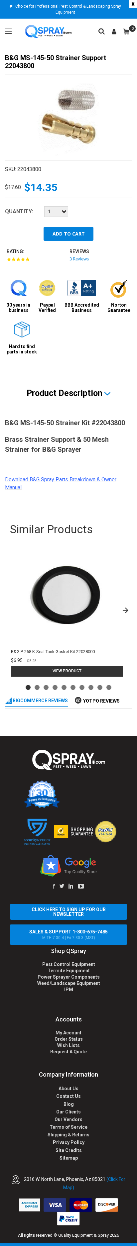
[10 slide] (108, 687)
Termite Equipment (69, 970)
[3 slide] (46, 687)
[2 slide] (37, 687)
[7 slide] (81, 687)
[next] (125, 610)
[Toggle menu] (8, 31)
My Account (68, 1032)
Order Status (69, 1039)
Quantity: (19, 211)
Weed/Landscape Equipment (68, 983)
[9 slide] (99, 687)
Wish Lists (68, 1045)
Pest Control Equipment (68, 964)
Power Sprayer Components (69, 977)
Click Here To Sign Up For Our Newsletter (69, 912)
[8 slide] (90, 687)
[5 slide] (64, 687)
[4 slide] (55, 687)
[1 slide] (28, 687)
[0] (126, 31)
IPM (68, 989)
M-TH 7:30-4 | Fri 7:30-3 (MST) (68, 934)
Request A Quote (68, 1051)
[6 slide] (72, 687)
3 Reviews (79, 259)
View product (67, 671)
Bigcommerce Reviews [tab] (40, 700)
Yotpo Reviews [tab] (101, 701)
